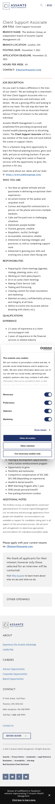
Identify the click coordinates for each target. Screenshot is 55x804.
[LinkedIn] (6, 777)
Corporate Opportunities (15, 673)
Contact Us (8, 725)
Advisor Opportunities (14, 669)
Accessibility (19, 760)
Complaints (31, 757)
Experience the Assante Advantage (19, 644)
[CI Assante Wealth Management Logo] (12, 6)
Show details (40, 430)
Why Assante (18, 575)
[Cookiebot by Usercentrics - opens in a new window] (40, 348)
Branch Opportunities (13, 678)
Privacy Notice (18, 757)
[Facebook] (19, 777)
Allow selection (27, 446)
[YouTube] (12, 777)
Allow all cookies (27, 438)
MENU (49, 5)
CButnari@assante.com (28, 69)
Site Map (30, 760)
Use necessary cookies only (27, 453)
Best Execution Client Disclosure (16, 764)
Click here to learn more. (24, 800)
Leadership (8, 649)
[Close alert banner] (49, 795)
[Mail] (26, 777)
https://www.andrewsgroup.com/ (24, 174)
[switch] (48, 403)
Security (6, 757)
